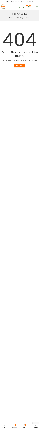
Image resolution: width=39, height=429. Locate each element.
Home (11, 18)
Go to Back (19, 65)
